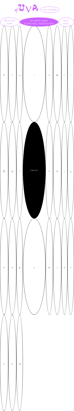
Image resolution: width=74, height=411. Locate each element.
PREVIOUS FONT (10, 22)
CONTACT (34, 170)
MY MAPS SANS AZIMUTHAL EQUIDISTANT (39, 22)
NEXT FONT (66, 22)
